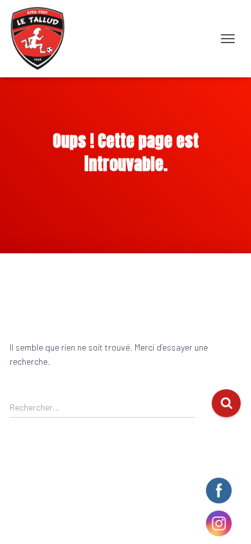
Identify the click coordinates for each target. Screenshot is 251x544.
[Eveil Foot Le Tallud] (42, 38)
